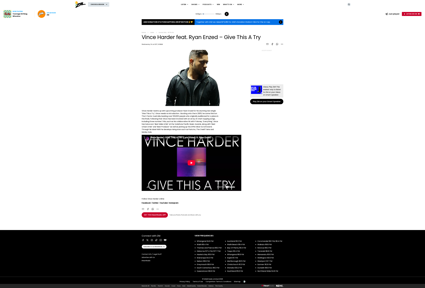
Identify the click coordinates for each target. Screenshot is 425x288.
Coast (173, 286)
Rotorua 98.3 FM (264, 248)
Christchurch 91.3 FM (236, 264)
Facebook (146, 203)
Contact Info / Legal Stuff (152, 254)
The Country (219, 286)
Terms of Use (198, 281)
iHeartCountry (191, 286)
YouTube (164, 203)
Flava (179, 286)
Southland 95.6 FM (235, 271)
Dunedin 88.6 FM (264, 267)
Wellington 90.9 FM (265, 258)
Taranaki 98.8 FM (264, 251)
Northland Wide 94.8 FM (267, 271)
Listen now (47, 14)
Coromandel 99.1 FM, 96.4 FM (269, 241)
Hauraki (167, 286)
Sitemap (237, 281)
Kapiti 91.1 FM (232, 258)
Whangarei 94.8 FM (205, 241)
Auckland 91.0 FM (234, 241)
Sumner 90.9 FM (264, 264)
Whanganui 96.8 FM (235, 254)
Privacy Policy (185, 281)
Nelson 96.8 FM (203, 261)
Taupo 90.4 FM (233, 251)
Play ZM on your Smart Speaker (266, 94)
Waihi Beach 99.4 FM (236, 244)
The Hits (153, 286)
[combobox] (282, 44)
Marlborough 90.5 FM (236, 261)
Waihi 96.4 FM (203, 244)
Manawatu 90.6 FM (265, 254)
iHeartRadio (146, 261)
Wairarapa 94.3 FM (205, 258)
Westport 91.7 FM (264, 261)
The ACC (160, 286)
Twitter (155, 203)
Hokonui (211, 286)
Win (218, 4)
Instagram (173, 203)
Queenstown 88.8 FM (206, 271)
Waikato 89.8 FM (264, 244)
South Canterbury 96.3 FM (208, 267)
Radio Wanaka (202, 286)
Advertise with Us (148, 257)
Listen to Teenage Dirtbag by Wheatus (18, 14)
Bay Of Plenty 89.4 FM (236, 248)
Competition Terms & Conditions (218, 281)
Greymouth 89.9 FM (205, 264)
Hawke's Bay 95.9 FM (205, 254)
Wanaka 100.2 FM (234, 267)
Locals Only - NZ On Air (166, 32)
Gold (183, 286)
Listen (152, 32)
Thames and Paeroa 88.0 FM (209, 248)
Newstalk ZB (145, 286)
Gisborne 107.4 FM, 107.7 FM (208, 251)
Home (144, 32)
